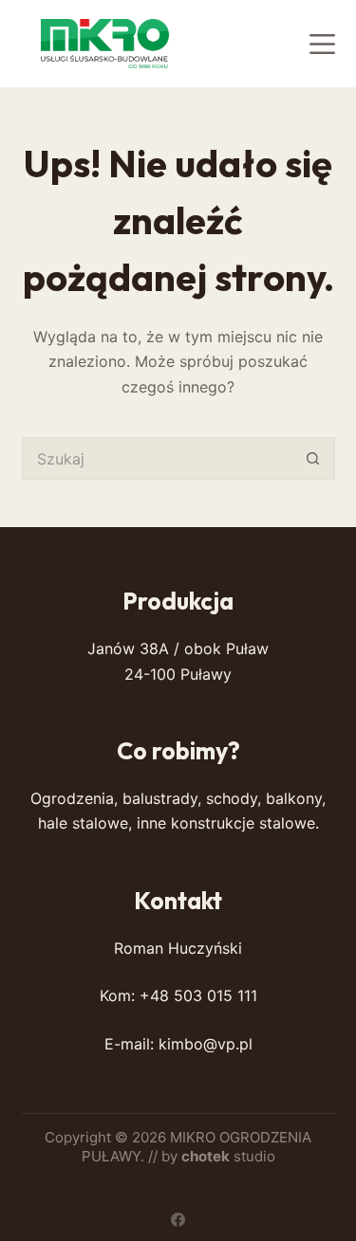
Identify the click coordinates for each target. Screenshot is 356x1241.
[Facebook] (178, 1220)
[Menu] (322, 44)
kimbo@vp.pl (206, 1043)
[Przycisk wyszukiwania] (313, 458)
